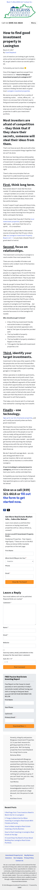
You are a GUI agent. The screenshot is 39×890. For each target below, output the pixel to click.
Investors (8, 858)
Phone (7, 566)
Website (6, 642)
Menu (33, 23)
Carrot (19, 887)
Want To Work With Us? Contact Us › (19, 2)
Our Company (18, 858)
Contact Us (19, 861)
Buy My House (29, 855)
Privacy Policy (29, 858)
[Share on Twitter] (8, 510)
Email (7, 573)
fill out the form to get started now (17, 498)
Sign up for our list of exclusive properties (17, 418)
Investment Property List (14, 855)
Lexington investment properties (18, 91)
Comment (7, 603)
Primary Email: (10, 717)
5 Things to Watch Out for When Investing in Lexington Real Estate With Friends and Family (19, 820)
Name (5, 627)
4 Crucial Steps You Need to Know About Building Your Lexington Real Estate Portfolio (19, 840)
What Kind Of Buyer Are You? (16, 558)
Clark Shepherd (10, 52)
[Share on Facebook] (4, 510)
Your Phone (9, 707)
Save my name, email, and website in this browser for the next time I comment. (18, 654)
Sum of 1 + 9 (8, 659)
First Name (9, 550)
